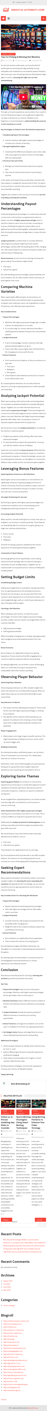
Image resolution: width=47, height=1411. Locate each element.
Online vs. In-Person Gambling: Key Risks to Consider (7, 1122)
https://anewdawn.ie (10, 1345)
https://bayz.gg (8, 1339)
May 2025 (7, 1290)
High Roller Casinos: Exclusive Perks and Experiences (22, 1251)
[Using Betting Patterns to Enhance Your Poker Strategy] (39, 1104)
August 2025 (7, 1281)
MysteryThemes (32, 1408)
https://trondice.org (10, 1336)
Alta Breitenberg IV (21, 60)
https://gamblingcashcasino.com (14, 1375)
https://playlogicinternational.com (15, 1360)
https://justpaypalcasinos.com (14, 1366)
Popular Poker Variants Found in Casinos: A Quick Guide (8, 1220)
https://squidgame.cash (11, 1387)
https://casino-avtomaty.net (13, 1372)
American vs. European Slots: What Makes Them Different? (24, 1242)
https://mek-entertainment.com (14, 1348)
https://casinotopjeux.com (12, 1324)
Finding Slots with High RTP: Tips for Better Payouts (21, 1248)
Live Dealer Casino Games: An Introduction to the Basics (41, 1220)
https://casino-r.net (10, 1381)
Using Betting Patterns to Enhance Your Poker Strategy (38, 1122)
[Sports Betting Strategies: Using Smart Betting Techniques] (23, 1104)
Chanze (3, 1399)
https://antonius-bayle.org (12, 1354)
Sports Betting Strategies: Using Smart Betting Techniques (23, 1122)
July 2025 (6, 1284)
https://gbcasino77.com (11, 1363)
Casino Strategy (8, 54)
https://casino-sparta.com (12, 1333)
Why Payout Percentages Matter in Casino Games (21, 1239)
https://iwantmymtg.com (12, 1390)
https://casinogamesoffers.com (14, 1369)
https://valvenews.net (11, 1342)
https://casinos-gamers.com (13, 1378)
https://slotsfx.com (10, 1327)
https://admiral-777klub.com (13, 1330)
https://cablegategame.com (13, 1351)
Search (14, 1221)
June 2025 (7, 1287)
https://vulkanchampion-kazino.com (16, 1321)
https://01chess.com (10, 1357)
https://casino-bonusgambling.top (15, 1384)
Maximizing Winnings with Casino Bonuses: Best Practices (24, 1245)
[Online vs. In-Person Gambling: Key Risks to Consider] (8, 1104)
